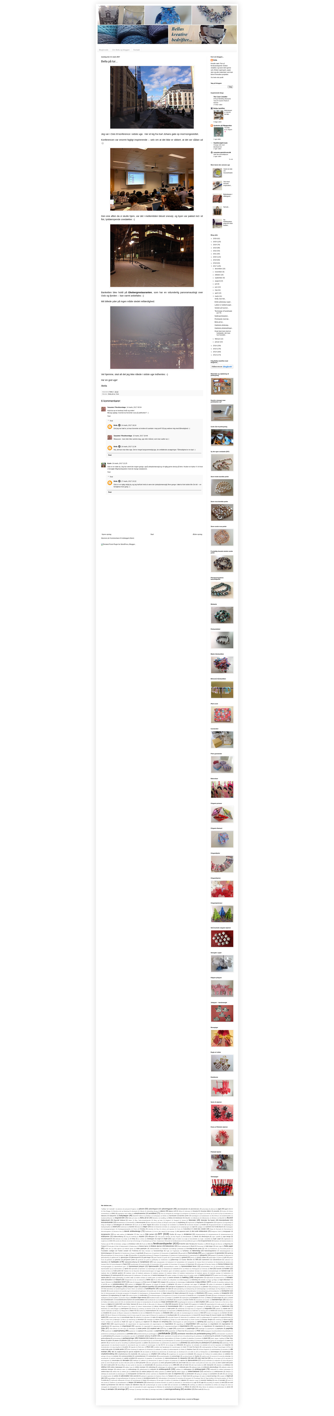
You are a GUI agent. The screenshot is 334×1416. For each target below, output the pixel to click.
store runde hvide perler (225, 1362)
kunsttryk (170, 1299)
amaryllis (216, 1211)
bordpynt (164, 1224)
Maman (117, 1310)
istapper (163, 1282)
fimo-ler (220, 1244)
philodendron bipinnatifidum (165, 1338)
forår (206, 1248)
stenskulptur (116, 1360)
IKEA (159, 1279)
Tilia (230, 1378)
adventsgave (153, 1209)
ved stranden (174, 1384)
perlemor (230, 1333)
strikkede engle (172, 1367)
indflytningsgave (184, 1279)
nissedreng (132, 1319)
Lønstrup (141, 1308)
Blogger (196, 1399)
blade (130, 1220)
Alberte (142, 1211)
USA (120, 1384)
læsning (134, 1308)
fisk (117, 1246)
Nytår (124, 1321)
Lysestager (199, 1306)
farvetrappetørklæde (204, 1241)
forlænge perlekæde (177, 1248)
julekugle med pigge (190, 1284)
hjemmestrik (154, 1266)
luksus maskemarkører (145, 1306)
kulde (225, 1297)
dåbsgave (151, 1236)
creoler (203, 1229)
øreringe (121, 1389)
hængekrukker (199, 1277)
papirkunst (108, 1331)
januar (217, 342)
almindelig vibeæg (152, 1211)
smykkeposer (144, 1354)
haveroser (191, 1264)
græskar (117, 1259)
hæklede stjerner (202, 1273)
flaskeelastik (124, 1246)
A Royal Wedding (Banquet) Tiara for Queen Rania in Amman (222, 100)
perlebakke (227, 1331)
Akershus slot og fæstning (121, 1211)
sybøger (205, 1374)
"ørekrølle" (112, 1209)
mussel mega (205, 1315)
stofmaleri (209, 1360)
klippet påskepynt (180, 1293)
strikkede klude (196, 1367)
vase (165, 1384)
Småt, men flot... (220, 299)
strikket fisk (116, 1371)
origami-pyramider (144, 1324)
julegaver (148, 1284)
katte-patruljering (179, 1288)
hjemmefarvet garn (120, 1266)
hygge (158, 1271)
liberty (140, 1304)
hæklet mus (217, 1275)
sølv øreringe (229, 1374)
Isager (155, 1282)
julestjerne (161, 1287)
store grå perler (141, 1362)
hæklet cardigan (172, 1275)
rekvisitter (197, 1345)
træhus (168, 1380)
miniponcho (148, 1313)
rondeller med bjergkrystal (161, 1347)
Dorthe (172, 1234)
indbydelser (173, 1279)
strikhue (104, 1367)
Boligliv (109, 1224)
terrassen (188, 1378)
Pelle (198, 1331)
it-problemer (171, 1282)
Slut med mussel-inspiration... (227, 183)
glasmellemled (183, 1255)
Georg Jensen (119, 1255)
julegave (139, 1284)
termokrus (180, 1378)
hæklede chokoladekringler (210, 1271)
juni (216, 287)
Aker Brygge (107, 1211)
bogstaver (219, 1222)
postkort (178, 1340)
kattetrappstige (201, 1288)
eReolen (124, 1241)
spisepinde (141, 1358)
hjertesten (143, 1268)
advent (141, 1209)
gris (225, 1257)
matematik (172, 1310)
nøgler (130, 1321)
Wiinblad (159, 1387)
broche (182, 1224)
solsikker (228, 1354)
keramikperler (215, 1291)
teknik (139, 1378)
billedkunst (196, 1218)
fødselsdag (196, 1251)
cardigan (200, 1227)
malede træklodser (106, 1310)
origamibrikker (191, 1324)
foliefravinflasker (155, 1248)
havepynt (182, 1264)
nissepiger (150, 1319)
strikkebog (151, 1367)
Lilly (166, 1304)
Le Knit (223, 1302)
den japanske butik (183, 1231)
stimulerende (152, 1360)
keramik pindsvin (114, 1291)
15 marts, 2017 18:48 (140, 436)
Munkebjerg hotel (124, 1315)
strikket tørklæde (194, 1371)
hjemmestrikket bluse (189, 1266)
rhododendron (105, 1347)
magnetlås (208, 1308)
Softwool (207, 1354)
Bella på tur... (219, 322)
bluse (159, 1222)
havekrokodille (145, 1264)
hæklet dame (183, 1275)
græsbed (109, 1259)
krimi (163, 1297)
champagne (229, 1227)
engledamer (227, 1239)
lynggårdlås (190, 1306)
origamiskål (147, 1326)
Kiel (102, 1293)
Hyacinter (136, 1271)
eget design (227, 1236)
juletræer (205, 1286)
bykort (139, 1227)
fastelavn (216, 1241)
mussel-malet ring (114, 1317)
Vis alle (231, 159)
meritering (220, 1310)
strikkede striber (226, 1367)
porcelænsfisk (157, 1340)
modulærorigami (186, 1313)
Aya (221, 1213)
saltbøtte (158, 1349)
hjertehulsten (118, 1268)
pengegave (207, 1331)
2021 (215, 254)
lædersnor (225, 1306)
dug (127, 1236)
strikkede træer (120, 1369)
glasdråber (134, 1255)
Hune (109, 1271)
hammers (210, 1262)
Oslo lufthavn (114, 1328)
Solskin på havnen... (222, 308)
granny (192, 1257)
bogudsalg (228, 1222)
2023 (215, 248)
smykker (154, 1354)
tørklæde (140, 1382)
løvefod (149, 1308)
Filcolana (192, 1244)
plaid (205, 1338)
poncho (124, 1340)
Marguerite (124, 1310)
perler (155, 1336)
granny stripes (201, 1257)
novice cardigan (106, 1321)
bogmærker (210, 1222)
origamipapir (126, 1326)
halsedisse (104, 1262)
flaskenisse (133, 1246)
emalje (125, 1239)
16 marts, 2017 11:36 (128, 447)
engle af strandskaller (190, 1239)
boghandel (191, 1222)
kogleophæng (115, 1295)
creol (195, 1229)
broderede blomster (193, 1224)
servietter (225, 1349)
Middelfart (135, 1313)
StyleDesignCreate (220, 143)
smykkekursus (123, 1354)
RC (164, 1345)
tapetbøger (196, 1376)
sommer (115, 1356)
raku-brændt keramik (118, 1345)
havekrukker (155, 1264)
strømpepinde (132, 1374)
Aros (162, 1213)
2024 (215, 245)
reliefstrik (205, 1345)
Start (152, 534)
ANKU (113, 1213)
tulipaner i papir (194, 1380)
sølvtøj (143, 1376)
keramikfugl (171, 1291)
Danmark (218, 1229)
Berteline (155, 1218)
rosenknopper (176, 1347)
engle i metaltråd (205, 1239)
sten (192, 1358)
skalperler (137, 1351)
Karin (109, 463)
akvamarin (135, 1211)
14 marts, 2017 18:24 (128, 425)
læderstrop (104, 1308)
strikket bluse (105, 1371)
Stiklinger (136, 1360)
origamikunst (105, 1326)
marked (141, 1310)
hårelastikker (109, 1279)
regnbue (188, 1345)
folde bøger (209, 1246)
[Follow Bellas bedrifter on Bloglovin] (222, 368)
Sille (113, 1351)
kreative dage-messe (138, 1297)
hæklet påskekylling (117, 1277)
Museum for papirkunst (158, 1315)
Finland (103, 1246)
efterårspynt (205, 1236)
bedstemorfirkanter (106, 1218)
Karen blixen (131, 1288)
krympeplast (194, 1297)
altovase (187, 1211)
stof (203, 1360)
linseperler (175, 1304)
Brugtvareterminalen (215, 1224)
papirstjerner (160, 1331)
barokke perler (184, 1215)
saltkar (165, 1349)
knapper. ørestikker (213, 1293)
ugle (202, 1382)
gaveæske (220, 1253)
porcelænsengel (146, 1340)
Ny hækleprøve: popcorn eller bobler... (228, 222)
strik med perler (209, 1365)
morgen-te (216, 1313)
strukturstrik (112, 1374)
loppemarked (211, 1304)
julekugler (203, 1284)
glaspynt (213, 1255)
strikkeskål (213, 1369)
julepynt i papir (133, 1287)
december (218, 269)
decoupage (171, 1231)
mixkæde (166, 1313)
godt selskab (176, 1257)
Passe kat (181, 1331)
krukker (176, 1297)
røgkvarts (141, 1349)
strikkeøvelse (218, 1371)
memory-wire (204, 1310)
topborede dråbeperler (118, 1380)
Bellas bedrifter (219, 108)
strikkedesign (132, 1369)
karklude (140, 1288)
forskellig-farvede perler (194, 1248)
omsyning (165, 1322)
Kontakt (136, 50)
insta (131, 1282)
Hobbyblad (167, 1268)
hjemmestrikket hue (207, 1266)
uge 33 (196, 1382)
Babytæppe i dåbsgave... (227, 195)
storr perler (131, 1365)
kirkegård (134, 1293)
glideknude (115, 1257)
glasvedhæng (105, 1257)
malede (218, 1308)
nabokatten (161, 1317)
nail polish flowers (173, 1317)
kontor (175, 1295)
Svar (109, 416)
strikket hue (135, 1371)
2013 (215, 355)
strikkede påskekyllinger (211, 1367)
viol (121, 1387)
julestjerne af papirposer (176, 1286)
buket (115, 1227)
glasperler (203, 1255)
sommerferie (152, 1356)
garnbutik (140, 1253)
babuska (104, 1215)
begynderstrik (120, 1218)
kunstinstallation (140, 1299)
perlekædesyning (204, 1334)
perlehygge (152, 1333)
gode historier (158, 1257)
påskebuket (165, 1342)
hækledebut (227, 1273)
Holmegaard (195, 1268)
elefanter (118, 1239)
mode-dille (176, 1313)
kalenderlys (109, 1288)
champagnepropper (109, 1229)
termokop (172, 1378)
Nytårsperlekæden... (222, 316)
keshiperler (226, 1291)
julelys (211, 1284)
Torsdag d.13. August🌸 (228, 129)
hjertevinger (151, 1268)
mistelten (157, 1313)
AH (232, 1209)
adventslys (205, 1209)
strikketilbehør (207, 1371)
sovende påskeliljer (225, 1356)
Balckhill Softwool (138, 1215)
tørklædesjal (150, 1382)
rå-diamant (150, 1349)
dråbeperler (105, 1236)
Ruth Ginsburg (132, 1349)
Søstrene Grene (161, 1376)
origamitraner (208, 1326)
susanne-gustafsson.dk (222, 152)
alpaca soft (172, 1211)
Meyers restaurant (124, 1313)
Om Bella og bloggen (121, 50)
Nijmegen (117, 1319)
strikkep (178, 1369)
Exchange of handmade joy (142, 1241)
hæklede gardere (117, 1273)
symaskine (213, 1374)
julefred (130, 1284)
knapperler (225, 1293)
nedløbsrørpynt (205, 1317)
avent (216, 1213)
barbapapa (156, 1215)
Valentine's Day (138, 1384)
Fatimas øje (104, 1244)
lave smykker (200, 1302)
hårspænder (128, 1279)
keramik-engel (125, 1291)
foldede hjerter (129, 1248)
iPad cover (146, 1282)
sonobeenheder (187, 1356)
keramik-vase (152, 1291)
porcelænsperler (168, 1340)
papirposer (132, 1331)
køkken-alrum (114, 1302)
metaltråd (106, 1313)
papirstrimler (171, 1331)
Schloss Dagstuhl (204, 1349)
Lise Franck (184, 1304)
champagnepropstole (124, 1229)
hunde (103, 1271)
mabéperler (181, 1308)
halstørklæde (144, 1262)
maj (216, 290)
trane (128, 1380)
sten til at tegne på (217, 1358)
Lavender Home (214, 1302)
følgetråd (117, 1253)
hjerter (127, 1268)
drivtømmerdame (201, 1234)
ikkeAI (165, 1279)
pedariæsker (190, 1331)
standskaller (158, 1358)
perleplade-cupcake (129, 1336)
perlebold (104, 1333)
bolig (102, 1224)
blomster (192, 1220)
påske (146, 1342)
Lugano (133, 1306)
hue (211, 1269)
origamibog (179, 1324)
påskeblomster (155, 1342)
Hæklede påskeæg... (222, 325)
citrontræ (150, 1229)
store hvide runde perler (195, 1362)
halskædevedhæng (131, 1262)
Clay (157, 1229)
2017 (215, 266)
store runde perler (109, 1365)
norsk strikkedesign (183, 1319)
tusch (229, 1380)
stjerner (182, 1360)
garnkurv (156, 1253)
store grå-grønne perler (168, 1362)
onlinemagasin (176, 1321)
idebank (141, 1279)
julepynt (119, 1286)
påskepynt (205, 1343)
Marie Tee (133, 1310)
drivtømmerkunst (213, 1234)
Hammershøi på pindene (223, 1262)
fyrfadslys (186, 1251)
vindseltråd (207, 1384)
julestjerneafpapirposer (194, 1286)
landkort (156, 1302)
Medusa (187, 1310)
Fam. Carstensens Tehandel (161, 1241)
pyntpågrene (221, 1340)
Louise (110, 1306)
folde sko (108, 1248)
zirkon (194, 1387)
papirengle (191, 1328)
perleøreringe (128, 1338)
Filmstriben (200, 1244)
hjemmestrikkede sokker (171, 1266)
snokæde (190, 1354)
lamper (139, 1302)
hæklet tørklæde (174, 1277)
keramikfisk (162, 1291)
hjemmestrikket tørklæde (223, 1266)
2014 (215, 352)
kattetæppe (211, 1288)
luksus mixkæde (159, 1306)
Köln (122, 1302)
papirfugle (202, 1328)
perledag (112, 1333)
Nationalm (184, 1317)
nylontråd (116, 1321)
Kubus (209, 1297)
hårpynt (118, 1280)
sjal (130, 1351)
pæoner (103, 1342)
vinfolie (216, 1384)
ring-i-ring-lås (116, 1347)
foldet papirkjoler (141, 1248)
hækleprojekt (128, 1275)
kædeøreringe (217, 1300)
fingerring (228, 1244)
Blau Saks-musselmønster (143, 1220)
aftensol (213, 1209)
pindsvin (198, 1338)
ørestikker (187, 1389)
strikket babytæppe (225, 1369)
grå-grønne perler (129, 1259)
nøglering (138, 1321)
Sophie (197, 1356)
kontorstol (182, 1295)
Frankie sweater (123, 1251)
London (201, 1304)
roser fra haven (194, 1347)
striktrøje (103, 1374)
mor (201, 1313)
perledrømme (121, 1333)
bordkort (156, 1224)
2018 (215, 263)
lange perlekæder (167, 1302)
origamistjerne (185, 1326)
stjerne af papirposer (171, 1360)
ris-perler (125, 1347)
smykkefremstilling (107, 1354)
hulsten (226, 1269)
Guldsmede (164, 1259)
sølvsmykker (125, 1376)
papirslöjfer (150, 1331)
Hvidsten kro (127, 1271)
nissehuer (141, 1319)
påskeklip (183, 1343)
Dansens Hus (118, 1231)
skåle (191, 1351)
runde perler (119, 1349)
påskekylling (195, 1342)
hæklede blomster (194, 1271)
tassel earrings (212, 1376)
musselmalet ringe (127, 1317)
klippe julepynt (167, 1293)
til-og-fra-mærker (221, 1378)
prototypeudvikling (188, 1340)
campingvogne (185, 1227)
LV (183, 1306)
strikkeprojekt (200, 1369)
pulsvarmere (200, 1340)
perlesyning (227, 1336)
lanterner (190, 1302)
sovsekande (104, 1358)
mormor (224, 1313)
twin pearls (104, 1382)
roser (184, 1347)
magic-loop (190, 1308)
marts (217, 296)
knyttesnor (104, 1295)
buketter (132, 1227)
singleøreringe (121, 1351)
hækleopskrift (117, 1275)
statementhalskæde (171, 1358)
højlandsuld (209, 1277)
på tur (120, 1342)
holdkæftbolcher (177, 1268)
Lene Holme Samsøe (129, 1304)
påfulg (126, 1342)
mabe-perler (171, 1308)
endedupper (150, 1239)
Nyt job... (226, 207)
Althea (181, 1211)
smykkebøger (226, 1351)
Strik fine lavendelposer (220, 154)
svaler (169, 1374)
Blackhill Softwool (119, 1220)
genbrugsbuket (107, 1255)
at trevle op (208, 1213)
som (109, 1356)
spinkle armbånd (129, 1358)
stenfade (228, 1358)
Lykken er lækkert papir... (223, 305)
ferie (149, 1244)
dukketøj (133, 1236)
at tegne (200, 1213)
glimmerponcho (136, 1257)
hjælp (159, 1268)
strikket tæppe (181, 1371)
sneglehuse (172, 1354)
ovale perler (142, 1328)
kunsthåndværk (108, 1299)
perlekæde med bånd (185, 1334)
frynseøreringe (158, 1251)
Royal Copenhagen (220, 1347)
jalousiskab (190, 1282)
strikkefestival (144, 1369)
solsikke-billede (217, 1354)
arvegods (168, 1213)
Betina (170, 1218)
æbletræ (211, 1387)
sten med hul (202, 1358)
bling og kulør (158, 1220)
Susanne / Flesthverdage (116, 407)
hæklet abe (147, 1275)
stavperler (183, 1358)
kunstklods (161, 1299)
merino (212, 1310)
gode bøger (147, 1257)
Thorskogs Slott (198, 1378)
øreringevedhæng (172, 1389)
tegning (133, 1378)
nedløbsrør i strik (194, 1317)
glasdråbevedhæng (146, 1255)
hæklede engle (226, 1271)
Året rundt (198, 1389)
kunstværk (179, 1299)
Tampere (171, 1376)
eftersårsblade (187, 1236)
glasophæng (194, 1255)
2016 (215, 346)
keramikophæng (204, 1291)
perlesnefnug (189, 1336)
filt (207, 1244)
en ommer (141, 1239)
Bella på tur (111, 394)
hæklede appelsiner (181, 1271)
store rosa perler (210, 1362)
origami (226, 1322)
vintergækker (113, 1387)
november (218, 272)
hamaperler (190, 1262)
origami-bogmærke (119, 1324)
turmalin (222, 1380)
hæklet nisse (227, 1275)
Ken (229, 1288)
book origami (147, 1224)
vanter (160, 1384)
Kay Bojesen (222, 1288)
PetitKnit (151, 1338)
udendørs (177, 1382)
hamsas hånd (105, 1264)
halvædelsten (181, 1262)
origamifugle (203, 1324)
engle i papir (217, 1239)
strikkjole (228, 1371)
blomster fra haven (208, 1220)
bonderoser (128, 1224)
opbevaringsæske (189, 1321)
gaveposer (210, 1253)
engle (166, 1239)
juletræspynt (215, 1286)
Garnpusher (165, 1253)
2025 (215, 242)
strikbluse (227, 1365)
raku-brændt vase (133, 1345)
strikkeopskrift (164, 1369)
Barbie (165, 1215)
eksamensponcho (106, 1239)
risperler (133, 1347)
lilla (146, 1304)
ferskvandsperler (162, 1243)
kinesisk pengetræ (123, 1293)
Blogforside (103, 50)
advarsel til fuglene (130, 1209)
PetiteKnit (142, 1338)
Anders (224, 1211)
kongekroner (167, 1295)
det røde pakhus (119, 1234)
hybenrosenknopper (148, 1271)
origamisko (138, 1326)
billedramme (205, 1218)
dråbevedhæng (118, 1236)
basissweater (205, 1215)
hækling (185, 1277)
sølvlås (116, 1376)
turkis (215, 1380)
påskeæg (216, 1343)
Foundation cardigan (107, 1251)
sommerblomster (140, 1356)
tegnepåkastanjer (123, 1378)
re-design (171, 1345)
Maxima (179, 1310)
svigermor (177, 1374)
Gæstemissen (217, 1259)
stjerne (161, 1360)
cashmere (208, 1227)
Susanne (162, 1374)
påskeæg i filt (227, 1342)
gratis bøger (212, 1257)
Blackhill (221, 1218)
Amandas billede (206, 1211)
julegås (163, 1284)
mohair (196, 1313)
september (219, 278)
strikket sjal (170, 1371)
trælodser (176, 1380)
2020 (215, 257)
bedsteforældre (226, 1215)
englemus (104, 1241)
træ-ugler (161, 1380)
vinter (229, 1384)
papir (171, 1328)
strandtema (159, 1365)
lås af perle (161, 1308)
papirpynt (141, 1331)
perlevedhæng (105, 1338)
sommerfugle (176, 1356)
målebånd (139, 1317)
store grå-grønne (153, 1362)
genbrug (230, 1253)
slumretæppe (215, 1351)
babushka (228, 1213)
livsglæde (194, 1304)
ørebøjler (111, 1389)
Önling (103, 1389)
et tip (130, 1241)
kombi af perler (132, 1295)
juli (216, 284)
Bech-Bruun (215, 1215)
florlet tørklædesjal (183, 1246)
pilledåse (191, 1338)
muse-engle (145, 1315)
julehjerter (171, 1284)
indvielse (203, 1279)
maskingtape (163, 1310)
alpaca (162, 1211)
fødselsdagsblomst (210, 1251)
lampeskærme (147, 1302)
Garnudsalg (193, 1253)
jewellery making (224, 1282)
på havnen (112, 1342)
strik (174, 1365)
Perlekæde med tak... (222, 319)
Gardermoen (126, 1253)
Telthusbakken (162, 1378)
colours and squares (168, 1229)
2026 (215, 238)
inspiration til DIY (120, 1282)
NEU (102, 1319)
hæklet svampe (140, 1277)
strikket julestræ (159, 1371)
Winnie (187, 1387)
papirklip (229, 1328)
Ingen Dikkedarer (225, 1279)
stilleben (143, 1360)
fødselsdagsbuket (225, 1251)
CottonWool (186, 1229)
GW (196, 1260)
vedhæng (184, 1384)
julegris (156, 1284)
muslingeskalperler (185, 1315)
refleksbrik (179, 1345)
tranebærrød (136, 1380)
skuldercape (172, 1351)
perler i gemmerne (166, 1336)
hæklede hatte (130, 1273)
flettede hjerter (143, 1246)
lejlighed (110, 1304)
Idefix (148, 1280)
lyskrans (208, 1306)
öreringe (131, 1389)
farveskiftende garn (190, 1241)
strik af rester (184, 1365)
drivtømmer (188, 1234)
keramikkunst (181, 1291)
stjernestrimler (193, 1360)
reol (211, 1345)
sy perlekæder (189, 1374)
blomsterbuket (224, 1220)
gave (203, 1253)
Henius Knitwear (224, 1264)
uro (223, 1382)
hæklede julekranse (144, 1273)
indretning (195, 1279)
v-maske (127, 1384)
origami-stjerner (157, 1324)
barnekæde (173, 1215)
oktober (218, 275)
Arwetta (193, 1213)
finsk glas (111, 1246)
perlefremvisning (142, 1333)
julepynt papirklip (148, 1287)
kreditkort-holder (155, 1297)
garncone (149, 1253)
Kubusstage (217, 1297)
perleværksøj (116, 1338)
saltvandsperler (173, 1349)
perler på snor (178, 1336)
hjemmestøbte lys (106, 1268)
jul (104, 1284)
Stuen (141, 1374)
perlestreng (208, 1336)
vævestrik (138, 1387)
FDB (112, 1244)
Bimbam (214, 1218)
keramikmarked (191, 1291)
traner (145, 1380)
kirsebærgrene (144, 1293)
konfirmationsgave (155, 1295)
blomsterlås (130, 1222)
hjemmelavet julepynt (136, 1266)
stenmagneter (105, 1360)
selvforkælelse (216, 1349)
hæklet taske (152, 1277)
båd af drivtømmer (156, 1227)
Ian (135, 1279)
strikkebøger (161, 1367)
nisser (157, 1319)
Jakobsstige (181, 1282)
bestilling (163, 1218)
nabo (154, 1317)
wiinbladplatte (178, 1387)
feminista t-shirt (134, 1244)
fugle (167, 1251)
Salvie (182, 1349)
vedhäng (192, 1384)
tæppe (131, 1382)
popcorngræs (135, 1340)
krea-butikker (114, 1297)
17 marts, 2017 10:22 (128, 481)
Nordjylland (165, 1319)
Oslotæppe (132, 1328)
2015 (215, 349)
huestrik (219, 1268)
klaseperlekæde (155, 1293)
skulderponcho (183, 1351)
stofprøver (217, 1360)
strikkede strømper (107, 1369)
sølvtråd (135, 1376)
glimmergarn (125, 1257)
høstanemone (220, 1277)
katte (169, 1288)
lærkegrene (125, 1308)
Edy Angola (176, 1236)
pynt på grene (210, 1340)
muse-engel (135, 1315)
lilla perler (152, 1304)
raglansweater (105, 1345)
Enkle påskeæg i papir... (223, 302)
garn (133, 1253)
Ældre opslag (197, 534)
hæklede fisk (105, 1273)
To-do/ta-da (104, 1380)
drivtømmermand (226, 1234)
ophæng (200, 1322)
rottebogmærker (206, 1347)
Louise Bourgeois (122, 1306)
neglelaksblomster (225, 1317)
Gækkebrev (206, 1259)
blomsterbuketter (107, 1222)
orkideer (228, 1326)
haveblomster (134, 1264)
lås (154, 1308)
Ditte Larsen (149, 1234)
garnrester (174, 1253)
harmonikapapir (116, 1264)
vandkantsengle (150, 1384)
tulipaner (183, 1380)
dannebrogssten (106, 1231)
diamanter (130, 1234)
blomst (184, 1220)
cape (193, 1227)
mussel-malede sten (218, 1315)
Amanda (195, 1211)
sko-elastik (146, 1351)
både (165, 1227)
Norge (173, 1319)
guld (147, 1259)
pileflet (184, 1338)
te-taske (221, 1376)
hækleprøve (137, 1275)
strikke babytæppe (117, 1367)
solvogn (103, 1356)
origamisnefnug (157, 1326)
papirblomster (181, 1328)
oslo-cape (123, 1328)
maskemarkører (151, 1310)
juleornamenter (106, 1287)
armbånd (152, 1213)
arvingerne (185, 1213)
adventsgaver (167, 1209)
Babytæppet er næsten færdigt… (228, 112)
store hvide (182, 1362)
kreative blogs (125, 1297)
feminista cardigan (121, 1244)
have (125, 1264)
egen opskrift (216, 1236)
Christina (142, 1229)
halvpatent (171, 1262)
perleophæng (107, 1336)
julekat (179, 1284)
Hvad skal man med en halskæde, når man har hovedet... (223, 333)
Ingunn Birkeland (106, 1282)
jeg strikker (201, 1282)
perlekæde (164, 1333)
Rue (229, 1347)
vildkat (200, 1384)
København (229, 1299)
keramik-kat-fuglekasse (139, 1291)
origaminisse (116, 1326)
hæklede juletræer (158, 1273)
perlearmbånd (217, 1331)
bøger (145, 1227)
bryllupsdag (227, 1224)
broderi (204, 1224)
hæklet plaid (105, 1277)
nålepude (156, 1321)
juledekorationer (118, 1284)
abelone (120, 1209)
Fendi (143, 1244)
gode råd (167, 1257)
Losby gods (220, 1304)
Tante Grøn (186, 1376)
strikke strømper (140, 1367)
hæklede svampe (215, 1273)
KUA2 (202, 1297)
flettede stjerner (156, 1246)
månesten (147, 1317)
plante (110, 1340)
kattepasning (190, 1288)
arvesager (177, 1213)
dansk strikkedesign (132, 1231)
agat (219, 1209)
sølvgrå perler (107, 1376)
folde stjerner (118, 1248)
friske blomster (146, 1251)
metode (114, 1313)
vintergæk (104, 1387)
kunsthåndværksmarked (124, 1299)
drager (179, 1234)
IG (154, 1279)
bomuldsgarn (118, 1224)
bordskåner (173, 1224)
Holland (187, 1268)
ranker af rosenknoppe (148, 1345)
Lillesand (160, 1304)
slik (197, 1351)
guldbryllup (155, 1259)
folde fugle (218, 1246)
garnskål (183, 1253)
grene (220, 1257)
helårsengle (200, 1264)
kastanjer (162, 1288)
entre (111, 1241)
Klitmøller (191, 1293)
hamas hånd (201, 1262)
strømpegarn (121, 1374)
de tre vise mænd (159, 1231)
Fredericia (135, 1251)
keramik (103, 1291)
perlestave (199, 1336)
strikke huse (129, 1367)
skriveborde (162, 1351)
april (216, 293)
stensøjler (126, 1360)
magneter (199, 1308)
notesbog (218, 1319)
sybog (198, 1374)
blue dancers (152, 1222)
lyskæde (216, 1306)
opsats (218, 1321)
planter (117, 1340)
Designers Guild (216, 1231)
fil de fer (182, 1244)
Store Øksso (121, 1365)
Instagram (138, 1282)
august (217, 281)
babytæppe (123, 1215)
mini (141, 1313)
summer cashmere (151, 1374)
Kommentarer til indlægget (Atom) (122, 538)
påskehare (175, 1342)
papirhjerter (210, 1328)
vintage (222, 1384)
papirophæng (119, 1331)
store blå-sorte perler (127, 1362)
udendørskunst (187, 1382)
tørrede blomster (161, 1382)
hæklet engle (193, 1275)
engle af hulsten (177, 1239)
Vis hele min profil (217, 77)
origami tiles (105, 1324)
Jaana (223, 1286)
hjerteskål (134, 1268)
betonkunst (178, 1218)
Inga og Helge (212, 1279)
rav (159, 1345)
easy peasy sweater (164, 1236)
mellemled (195, 1310)
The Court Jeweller (220, 97)
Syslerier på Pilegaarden (222, 126)
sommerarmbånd (126, 1356)
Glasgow (156, 1255)
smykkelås (134, 1354)
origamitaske (197, 1326)
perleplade (117, 1336)
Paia (165, 1328)
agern (226, 1209)
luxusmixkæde (173, 1306)
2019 (215, 260)
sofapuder (199, 1354)
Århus (205, 1389)
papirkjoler (220, 1328)
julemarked (219, 1284)
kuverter (207, 1299)
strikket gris (125, 1371)
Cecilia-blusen (218, 1227)
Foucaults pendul (225, 1248)
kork (194, 1295)
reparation (218, 1345)
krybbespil (185, 1297)
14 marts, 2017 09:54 (134, 407)
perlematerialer (220, 1333)
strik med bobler (196, 1365)
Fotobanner (213, 1248)
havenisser (174, 1264)
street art (168, 1365)
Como (178, 1229)
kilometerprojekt (110, 1293)
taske (203, 1376)
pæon (229, 1340)
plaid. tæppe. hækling (217, 1338)
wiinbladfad (168, 1387)
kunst (231, 1297)
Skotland (154, 1351)
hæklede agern (167, 1271)
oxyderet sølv (155, 1328)
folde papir (228, 1246)
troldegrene (152, 1380)
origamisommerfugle (171, 1326)
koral (189, 1295)
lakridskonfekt (130, 1302)
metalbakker (229, 1310)
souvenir (214, 1356)
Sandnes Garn (191, 1349)
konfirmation (143, 1295)
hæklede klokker (172, 1273)
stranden (139, 1365)
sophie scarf (205, 1356)
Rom (148, 1347)
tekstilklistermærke (150, 1378)
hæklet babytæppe (159, 1275)
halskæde (115, 1262)
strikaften (219, 1365)
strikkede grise (184, 1367)
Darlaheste (148, 1231)
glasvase (228, 1255)
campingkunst (174, 1227)
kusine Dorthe (188, 1299)
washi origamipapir (148, 1387)
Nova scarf (227, 1319)
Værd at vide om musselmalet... (228, 172)
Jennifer (214, 1282)
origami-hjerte (132, 1324)
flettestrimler (170, 1246)
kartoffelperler (150, 1289)
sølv (221, 1374)
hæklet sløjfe (129, 1277)
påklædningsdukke (136, 1342)
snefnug (163, 1354)
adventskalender (182, 1209)
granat (184, 1257)
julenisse (227, 1284)
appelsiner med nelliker (125, 1213)
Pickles (178, 1338)
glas (127, 1255)
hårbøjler (229, 1277)
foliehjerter (165, 1248)
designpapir (227, 1231)
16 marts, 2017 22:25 (119, 463)
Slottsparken (204, 1351)
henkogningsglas (106, 1266)
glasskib (220, 1255)
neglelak (215, 1317)
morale (209, 1313)
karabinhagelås (120, 1288)
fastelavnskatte (226, 1241)
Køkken (105, 1302)
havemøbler (165, 1264)
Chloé (135, 1229)
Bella (115, 425)
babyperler (112, 1215)
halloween (228, 1259)
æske (229, 1387)
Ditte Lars (139, 1234)
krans (209, 1295)
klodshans (200, 1293)
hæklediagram (105, 1275)
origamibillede (169, 1324)
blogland (168, 1220)
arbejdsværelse (139, 1213)
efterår (196, 1236)
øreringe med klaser (142, 1389)
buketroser (124, 1227)
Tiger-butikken (210, 1378)
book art (137, 1224)
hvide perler (117, 1271)
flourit (192, 1246)
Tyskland (112, 1382)
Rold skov (141, 1347)
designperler (105, 1234)
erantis (117, 1241)
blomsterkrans (121, 1222)
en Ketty (132, 1239)
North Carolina (195, 1319)
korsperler (201, 1295)
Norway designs (207, 1319)
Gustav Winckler (186, 1259)
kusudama (199, 1299)
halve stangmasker (159, 1262)
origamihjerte (214, 1324)
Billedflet (187, 1218)
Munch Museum (112, 1315)
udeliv (170, 1382)
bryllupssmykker (106, 1227)
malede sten (227, 1308)
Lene (117, 1304)
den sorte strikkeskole (199, 1231)
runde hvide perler (107, 1349)
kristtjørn (169, 1297)
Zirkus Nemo (202, 1387)
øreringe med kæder (157, 1389)
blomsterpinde (140, 1222)
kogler (124, 1295)
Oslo (117, 394)
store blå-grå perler (112, 1362)
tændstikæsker (122, 1382)
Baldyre (148, 1215)
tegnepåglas (111, 1378)
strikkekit (153, 1369)
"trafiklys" (104, 1209)
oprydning (210, 1321)
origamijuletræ (226, 1324)
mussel (195, 1315)
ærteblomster (220, 1387)
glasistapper (165, 1255)
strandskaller (149, 1365)
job (232, 1282)
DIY (160, 1234)
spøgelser (149, 1358)
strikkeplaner (187, 1369)
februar (217, 339)
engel (159, 1239)
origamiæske (219, 1326)
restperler (227, 1345)
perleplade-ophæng (144, 1336)
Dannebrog (227, 1229)
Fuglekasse (176, 1251)
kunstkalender (151, 1299)
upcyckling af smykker (212, 1382)
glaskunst (174, 1255)
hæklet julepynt (205, 1275)
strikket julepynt (147, 1371)
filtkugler (212, 1244)
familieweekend (177, 1241)
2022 (215, 251)
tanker (178, 1376)
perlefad (130, 1334)
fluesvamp (200, 1246)
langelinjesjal (182, 1302)
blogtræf (176, 1220)
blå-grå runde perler (170, 1222)
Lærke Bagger (114, 1308)
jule (109, 1284)
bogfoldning (181, 1222)
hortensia (204, 1268)
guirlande (141, 1259)
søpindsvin (150, 1376)
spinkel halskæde (116, 1358)
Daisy (211, 1229)
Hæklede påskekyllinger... (224, 328)
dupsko (141, 1236)
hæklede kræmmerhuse (187, 1273)
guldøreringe (174, 1259)
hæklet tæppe (162, 1277)
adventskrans (194, 1209)
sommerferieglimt (164, 1356)
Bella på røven (133, 1218)
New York (109, 1319)
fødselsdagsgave (106, 1253)
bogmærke (200, 1222)
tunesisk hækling (206, 1380)
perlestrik (217, 1336)
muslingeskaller (172, 1315)
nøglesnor (146, 1321)
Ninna (124, 1319)
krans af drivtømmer (220, 1295)
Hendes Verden (211, 1264)
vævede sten (128, 1387)
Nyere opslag (106, 534)
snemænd (182, 1354)
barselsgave (195, 1215)
